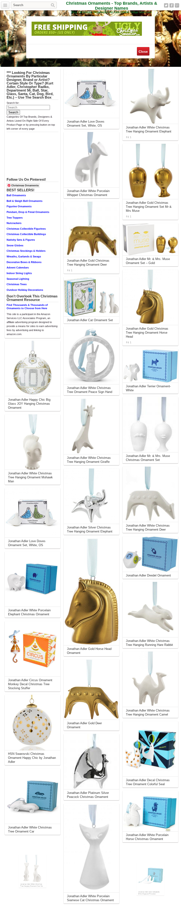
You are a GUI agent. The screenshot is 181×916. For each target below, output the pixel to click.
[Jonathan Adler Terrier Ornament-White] (150, 366)
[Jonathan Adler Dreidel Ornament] (150, 554)
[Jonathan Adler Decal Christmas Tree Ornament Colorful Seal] (150, 749)
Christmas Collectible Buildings (26, 234)
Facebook (171, 5)
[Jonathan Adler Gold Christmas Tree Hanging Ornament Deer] (91, 229)
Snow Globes (15, 245)
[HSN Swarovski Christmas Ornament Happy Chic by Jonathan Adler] (32, 722)
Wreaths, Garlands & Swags (24, 256)
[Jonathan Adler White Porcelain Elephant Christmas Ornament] (32, 579)
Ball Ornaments (16, 195)
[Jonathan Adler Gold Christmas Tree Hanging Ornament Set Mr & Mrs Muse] (150, 171)
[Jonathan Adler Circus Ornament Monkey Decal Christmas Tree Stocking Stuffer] (32, 649)
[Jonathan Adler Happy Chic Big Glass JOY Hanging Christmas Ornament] (32, 368)
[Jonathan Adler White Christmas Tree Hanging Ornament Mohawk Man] (32, 442)
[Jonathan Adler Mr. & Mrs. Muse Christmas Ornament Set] (150, 424)
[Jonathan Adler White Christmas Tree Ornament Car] (32, 796)
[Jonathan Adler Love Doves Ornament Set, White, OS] (32, 513)
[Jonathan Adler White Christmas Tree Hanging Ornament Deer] (150, 494)
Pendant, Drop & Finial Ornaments (28, 212)
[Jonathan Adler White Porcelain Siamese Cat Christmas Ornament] (91, 848)
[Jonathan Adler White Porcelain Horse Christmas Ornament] (150, 811)
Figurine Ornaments (19, 206)
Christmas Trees (17, 284)
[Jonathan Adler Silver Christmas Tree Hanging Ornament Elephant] (91, 496)
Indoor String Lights (19, 273)
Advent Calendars (18, 267)
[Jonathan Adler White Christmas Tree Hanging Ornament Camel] (150, 679)
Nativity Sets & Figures (21, 239)
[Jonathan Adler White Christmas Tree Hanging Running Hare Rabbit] (150, 609)
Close (143, 51)
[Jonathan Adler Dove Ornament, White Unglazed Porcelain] (150, 873)
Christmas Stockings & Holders (26, 250)
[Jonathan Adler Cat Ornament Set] (91, 297)
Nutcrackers (14, 223)
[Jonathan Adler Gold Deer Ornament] (91, 689)
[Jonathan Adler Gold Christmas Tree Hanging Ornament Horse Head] (150, 297)
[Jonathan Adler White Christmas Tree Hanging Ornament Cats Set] (32, 866)
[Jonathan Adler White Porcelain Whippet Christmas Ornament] (91, 160)
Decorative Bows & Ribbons (24, 262)
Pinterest (177, 5)
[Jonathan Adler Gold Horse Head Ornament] (91, 591)
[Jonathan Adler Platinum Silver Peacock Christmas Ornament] (91, 761)
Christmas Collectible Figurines (26, 228)
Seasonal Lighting (18, 278)
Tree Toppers (15, 217)
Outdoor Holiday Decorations (25, 289)
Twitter (166, 5)
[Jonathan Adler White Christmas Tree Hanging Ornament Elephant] (150, 96)
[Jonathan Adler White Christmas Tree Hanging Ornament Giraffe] (91, 426)
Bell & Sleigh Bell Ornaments (24, 201)
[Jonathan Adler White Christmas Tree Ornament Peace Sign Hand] (91, 355)
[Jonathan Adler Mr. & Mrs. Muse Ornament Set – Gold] (150, 239)
